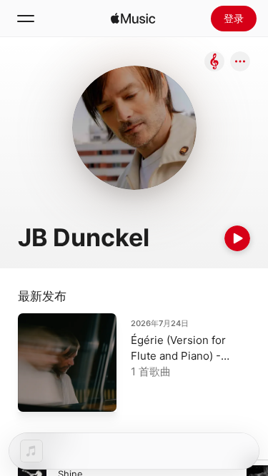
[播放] (237, 238)
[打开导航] (25, 18)
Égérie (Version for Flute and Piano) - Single (178, 355)
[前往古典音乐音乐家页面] (214, 62)
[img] (133, 18)
